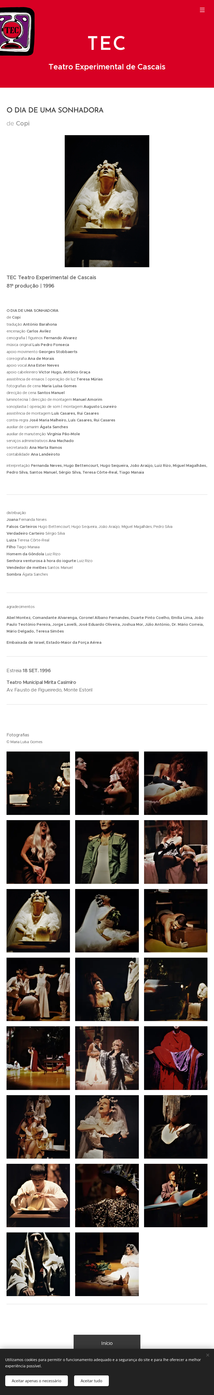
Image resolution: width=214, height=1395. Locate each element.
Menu (202, 9)
